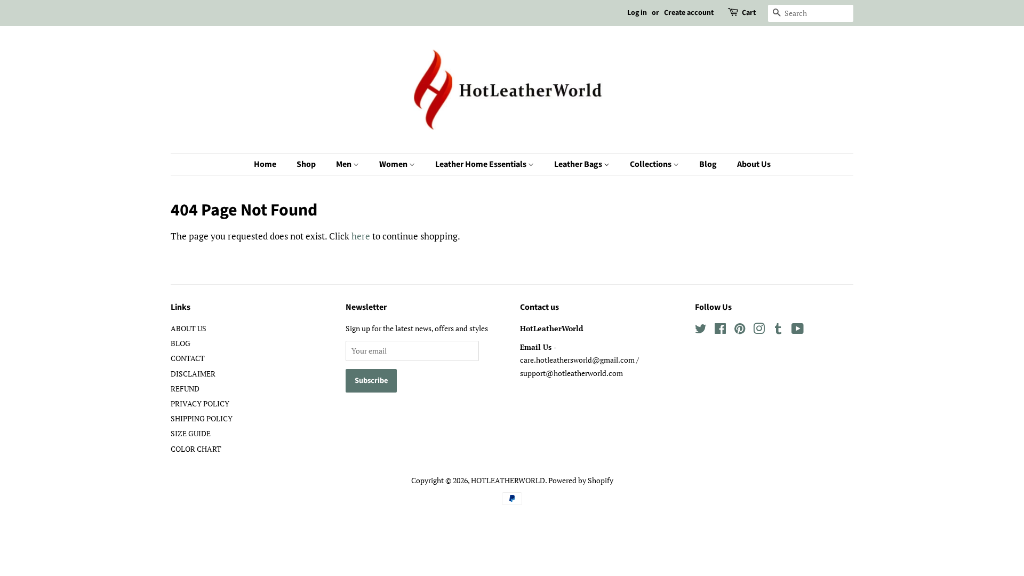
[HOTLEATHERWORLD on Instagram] (759, 330)
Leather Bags (579, 164)
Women (394, 164)
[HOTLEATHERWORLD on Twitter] (701, 330)
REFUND (185, 388)
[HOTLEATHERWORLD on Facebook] (720, 330)
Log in (637, 12)
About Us (754, 164)
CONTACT (188, 358)
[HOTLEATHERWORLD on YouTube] (797, 330)
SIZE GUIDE (191, 433)
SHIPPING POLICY (202, 418)
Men (344, 164)
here (360, 236)
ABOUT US (188, 328)
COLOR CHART (196, 449)
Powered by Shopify (580, 480)
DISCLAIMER (193, 374)
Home (265, 164)
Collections (651, 164)
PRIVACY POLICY (200, 403)
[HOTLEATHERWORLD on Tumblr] (778, 330)
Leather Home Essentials (481, 164)
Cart (749, 12)
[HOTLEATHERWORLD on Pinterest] (740, 330)
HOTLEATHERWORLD (508, 480)
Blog (708, 164)
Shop (306, 164)
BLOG (180, 343)
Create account (689, 12)
